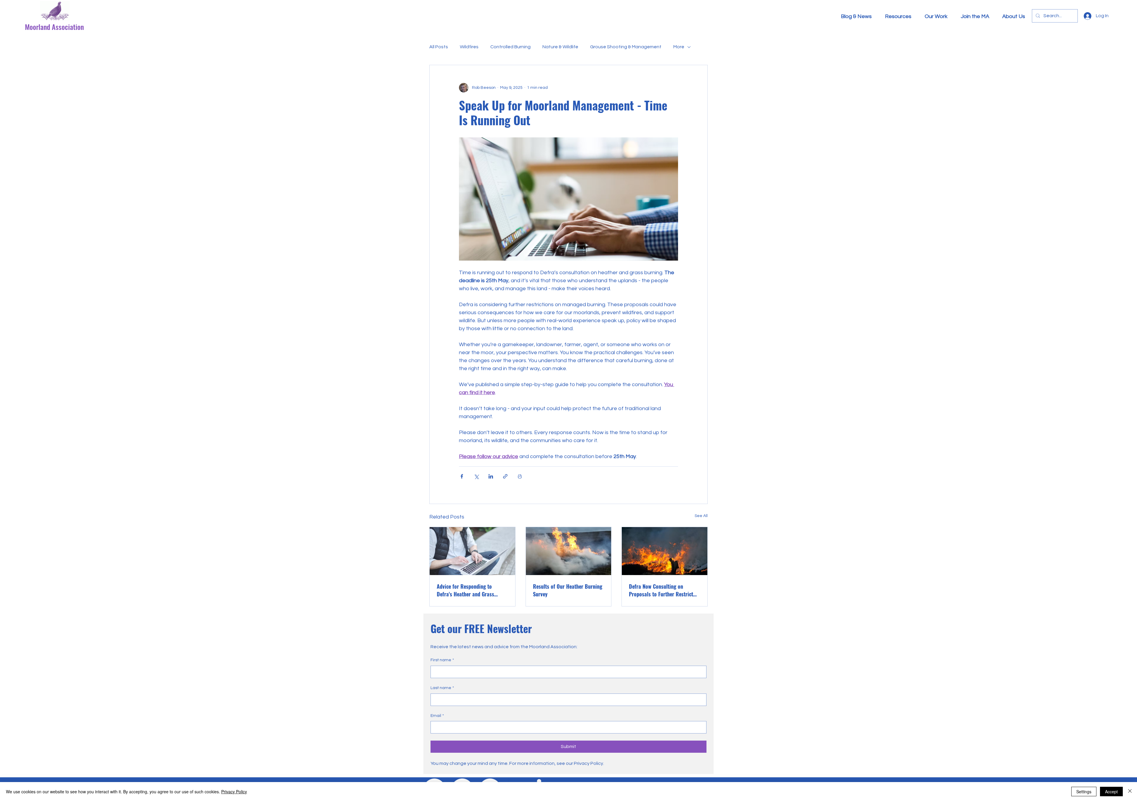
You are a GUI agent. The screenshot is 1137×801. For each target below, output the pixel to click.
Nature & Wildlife (560, 46)
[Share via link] (505, 476)
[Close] (1129, 791)
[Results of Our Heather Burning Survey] (568, 551)
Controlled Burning (510, 46)
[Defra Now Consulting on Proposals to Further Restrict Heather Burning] (664, 551)
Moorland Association (54, 26)
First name (442, 660)
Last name (442, 688)
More (678, 46)
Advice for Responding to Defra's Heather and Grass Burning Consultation (465, 590)
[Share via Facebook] (462, 476)
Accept (1111, 791)
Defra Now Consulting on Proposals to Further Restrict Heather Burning (661, 590)
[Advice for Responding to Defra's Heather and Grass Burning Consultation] (472, 551)
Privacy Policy (234, 791)
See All (701, 516)
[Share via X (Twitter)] (476, 476)
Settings (1083, 791)
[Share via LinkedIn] (491, 476)
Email (437, 716)
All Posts (438, 46)
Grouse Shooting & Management (625, 46)
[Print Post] (520, 476)
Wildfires (469, 46)
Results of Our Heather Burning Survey (567, 590)
